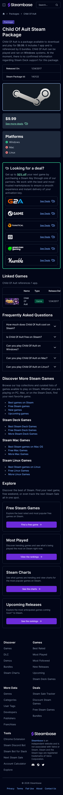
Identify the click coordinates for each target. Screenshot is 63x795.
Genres (8, 693)
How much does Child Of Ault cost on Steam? (28, 326)
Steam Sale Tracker (44, 693)
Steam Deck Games (44, 679)
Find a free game (29, 524)
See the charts (29, 589)
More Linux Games (19, 474)
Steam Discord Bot (15, 745)
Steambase (37, 740)
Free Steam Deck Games (22, 430)
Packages (14, 13)
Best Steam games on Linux (24, 466)
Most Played (40, 654)
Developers (10, 712)
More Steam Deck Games (22, 433)
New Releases (41, 666)
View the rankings (30, 556)
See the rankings (29, 621)
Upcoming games (18, 413)
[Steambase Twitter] (43, 765)
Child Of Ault (30, 13)
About (39, 788)
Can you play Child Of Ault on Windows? (23, 347)
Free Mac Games (18, 450)
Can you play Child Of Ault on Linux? (27, 366)
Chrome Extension (14, 739)
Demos (8, 660)
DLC (6, 654)
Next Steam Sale (13, 757)
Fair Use (30, 788)
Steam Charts (12, 672)
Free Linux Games (18, 470)
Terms (20, 788)
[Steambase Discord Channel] (33, 765)
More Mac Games (18, 454)
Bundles (8, 666)
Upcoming (39, 672)
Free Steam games (19, 406)
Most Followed (41, 660)
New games (15, 409)
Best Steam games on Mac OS (25, 446)
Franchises (10, 724)
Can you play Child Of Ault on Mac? (26, 358)
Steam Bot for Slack (15, 751)
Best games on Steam (20, 402)
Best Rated (39, 648)
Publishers (9, 718)
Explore (8, 769)
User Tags (9, 705)
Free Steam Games (44, 709)
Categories (10, 699)
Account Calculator (15, 763)
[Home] (3, 14)
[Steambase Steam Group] (38, 765)
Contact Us (50, 788)
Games (8, 648)
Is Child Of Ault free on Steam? (24, 336)
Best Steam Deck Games (22, 426)
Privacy (10, 788)
